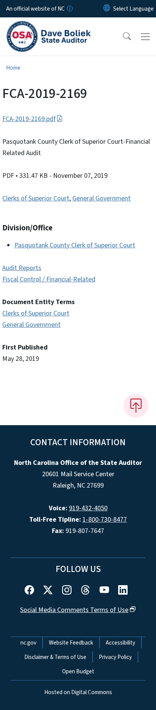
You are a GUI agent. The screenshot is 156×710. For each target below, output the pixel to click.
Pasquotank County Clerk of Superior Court (74, 245)
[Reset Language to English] (106, 8)
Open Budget (78, 671)
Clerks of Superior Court (35, 198)
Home (13, 68)
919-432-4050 (88, 508)
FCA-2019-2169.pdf (29, 119)
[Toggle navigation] (145, 37)
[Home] (48, 26)
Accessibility (120, 643)
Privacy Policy (115, 657)
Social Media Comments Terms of (74, 610)
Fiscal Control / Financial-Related (48, 279)
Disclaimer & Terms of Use (55, 657)
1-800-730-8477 (105, 519)
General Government (101, 198)
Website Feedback (71, 643)
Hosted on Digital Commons (78, 692)
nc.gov (28, 643)
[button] (122, 37)
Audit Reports (21, 268)
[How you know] (69, 8)
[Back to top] (135, 406)
